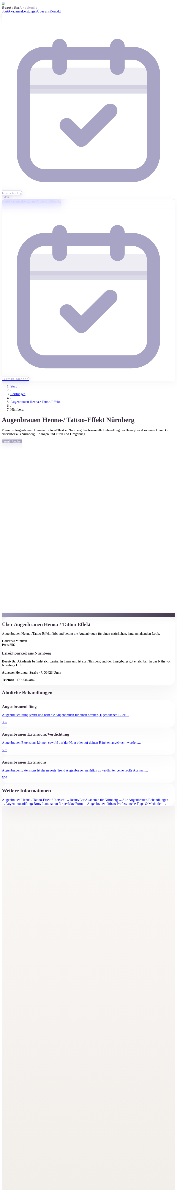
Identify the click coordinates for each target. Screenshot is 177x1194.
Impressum (17, 1159)
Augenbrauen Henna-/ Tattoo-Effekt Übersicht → (36, 800)
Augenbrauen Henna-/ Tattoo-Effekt (35, 402)
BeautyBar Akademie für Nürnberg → (96, 800)
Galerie (15, 884)
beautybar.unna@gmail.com (29, 1104)
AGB (14, 1171)
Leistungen (17, 394)
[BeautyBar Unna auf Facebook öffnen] (4, 853)
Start (13, 386)
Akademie (17, 878)
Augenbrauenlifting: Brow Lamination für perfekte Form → (46, 803)
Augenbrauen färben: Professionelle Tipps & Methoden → (127, 803)
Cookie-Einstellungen (25, 1177)
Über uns (16, 890)
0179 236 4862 (20, 1115)
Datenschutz (18, 1165)
